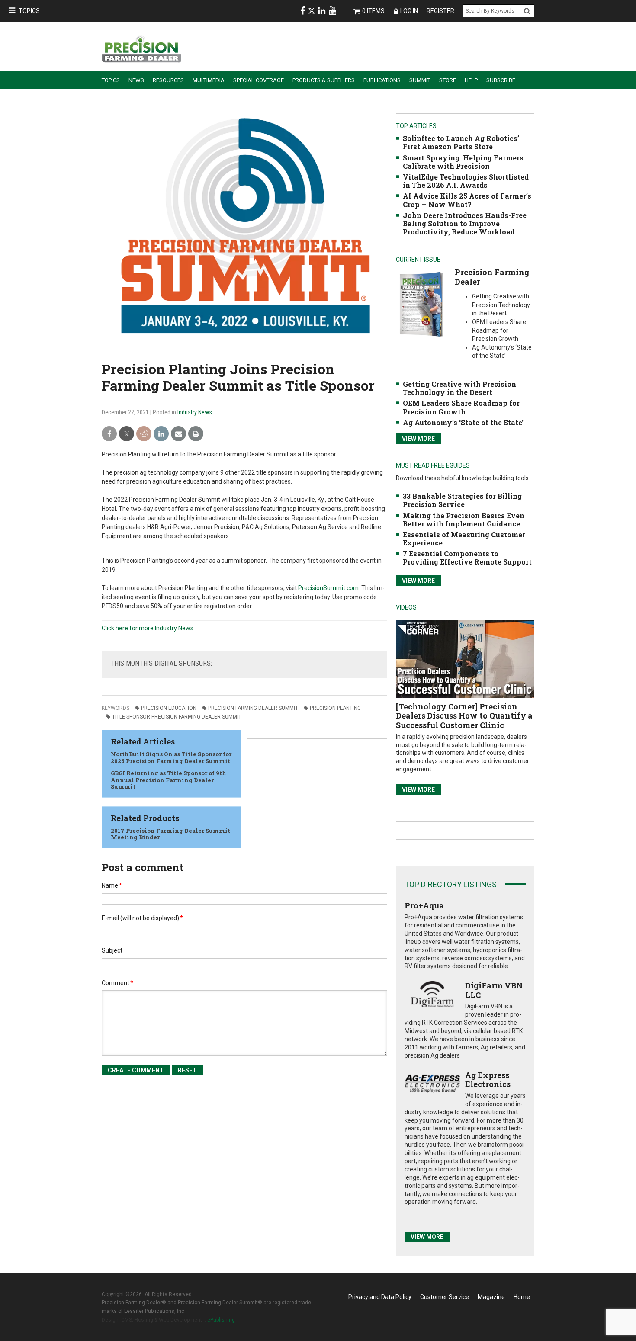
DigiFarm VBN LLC (494, 990)
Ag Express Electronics (488, 1080)
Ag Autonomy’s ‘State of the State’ (463, 422)
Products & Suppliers (323, 80)
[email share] (178, 434)
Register (440, 10)
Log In (409, 10)
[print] (195, 434)
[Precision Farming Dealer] (421, 304)
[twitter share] (126, 434)
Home (522, 1296)
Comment (117, 982)
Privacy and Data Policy (379, 1296)
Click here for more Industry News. (148, 628)
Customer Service (444, 1296)
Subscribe (500, 80)
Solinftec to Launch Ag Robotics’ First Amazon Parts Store (461, 142)
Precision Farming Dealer (492, 277)
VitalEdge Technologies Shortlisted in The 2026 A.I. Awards (466, 180)
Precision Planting (335, 708)
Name (112, 885)
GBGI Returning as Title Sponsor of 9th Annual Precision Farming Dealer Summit (168, 779)
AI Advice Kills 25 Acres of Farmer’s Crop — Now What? (467, 200)
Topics (29, 10)
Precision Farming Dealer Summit (253, 708)
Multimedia (209, 80)
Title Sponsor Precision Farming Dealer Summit (176, 717)
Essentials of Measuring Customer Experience (464, 538)
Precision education (168, 708)
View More (418, 438)
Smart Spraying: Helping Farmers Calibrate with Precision (463, 161)
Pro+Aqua (424, 905)
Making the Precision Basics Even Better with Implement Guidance (463, 519)
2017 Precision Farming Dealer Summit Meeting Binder (170, 834)
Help (471, 80)
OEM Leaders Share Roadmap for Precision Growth (461, 407)
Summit (419, 80)
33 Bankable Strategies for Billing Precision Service (462, 500)
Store (447, 80)
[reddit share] (143, 434)
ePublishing (221, 1320)
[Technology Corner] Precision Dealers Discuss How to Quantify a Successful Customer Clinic (464, 715)
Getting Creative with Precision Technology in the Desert (459, 388)
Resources (168, 80)
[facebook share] (109, 434)
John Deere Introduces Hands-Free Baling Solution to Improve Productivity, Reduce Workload (465, 223)
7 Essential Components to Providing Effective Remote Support (467, 557)
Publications (382, 80)
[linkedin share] (161, 434)
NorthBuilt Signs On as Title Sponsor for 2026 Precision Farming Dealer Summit (171, 757)
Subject (112, 950)
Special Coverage (258, 80)
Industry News (194, 412)
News (136, 80)
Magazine (491, 1296)
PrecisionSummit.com (328, 587)
